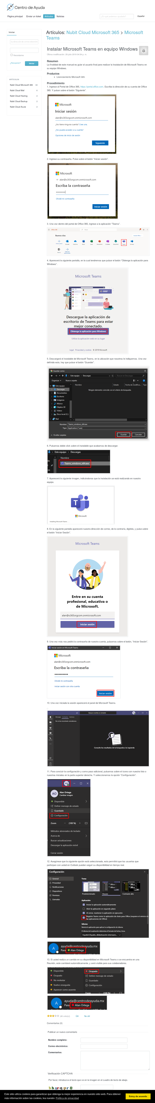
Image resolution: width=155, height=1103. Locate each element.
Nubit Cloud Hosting (24, 95)
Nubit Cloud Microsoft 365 (24, 84)
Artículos (49, 16)
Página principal (15, 16)
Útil (77, 1016)
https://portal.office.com (91, 86)
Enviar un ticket (33, 16)
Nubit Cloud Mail (24, 90)
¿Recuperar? (15, 63)
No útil (87, 1016)
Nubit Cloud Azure (24, 106)
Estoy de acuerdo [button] (138, 1096)
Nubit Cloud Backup (24, 101)
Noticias (60, 16)
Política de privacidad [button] (67, 1098)
